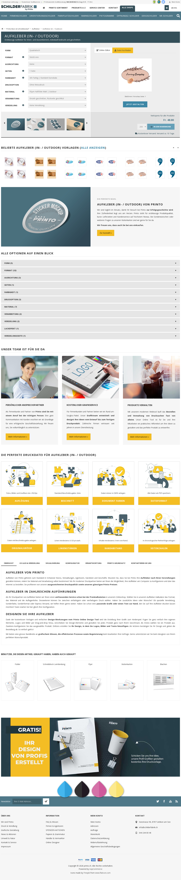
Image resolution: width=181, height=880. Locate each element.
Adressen (94, 826)
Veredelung (11, 105)
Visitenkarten (127, 664)
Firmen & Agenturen (54, 826)
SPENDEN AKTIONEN (55, 830)
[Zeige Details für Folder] (17, 682)
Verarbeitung (12, 98)
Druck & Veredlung (9, 826)
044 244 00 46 (71, 2)
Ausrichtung (12, 64)
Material (10, 91)
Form (7, 50)
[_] (44, 8)
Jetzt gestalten (135, 104)
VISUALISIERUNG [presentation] (53, 563)
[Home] (2, 29)
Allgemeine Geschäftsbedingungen (105, 846)
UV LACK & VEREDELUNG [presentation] (29, 563)
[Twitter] (158, 801)
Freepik (87, 873)
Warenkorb (95, 834)
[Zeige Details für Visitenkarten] (127, 682)
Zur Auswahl (105, 233)
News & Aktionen (8, 834)
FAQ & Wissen (52, 822)
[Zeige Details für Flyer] (90, 682)
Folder (17, 664)
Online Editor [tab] (104, 50)
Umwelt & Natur (8, 838)
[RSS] (177, 801)
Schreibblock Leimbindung (54, 664)
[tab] (9, 563)
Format (9, 57)
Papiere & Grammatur (55, 834)
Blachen (163, 664)
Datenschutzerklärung (99, 838)
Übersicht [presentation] (9, 563)
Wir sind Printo (7, 822)
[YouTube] (170, 801)
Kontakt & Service (8, 842)
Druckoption (12, 85)
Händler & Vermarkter (55, 838)
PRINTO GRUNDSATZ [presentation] (116, 563)
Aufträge (94, 830)
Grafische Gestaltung (10, 830)
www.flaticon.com (103, 873)
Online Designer (52, 842)
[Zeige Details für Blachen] (163, 682)
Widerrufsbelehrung (98, 842)
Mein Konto (176, 2)
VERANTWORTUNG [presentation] (93, 563)
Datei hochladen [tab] (123, 50)
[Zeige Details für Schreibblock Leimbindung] (54, 682)
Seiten (8, 71)
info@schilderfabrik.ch (148, 827)
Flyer (90, 664)
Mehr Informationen (17, 436)
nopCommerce (95, 869)
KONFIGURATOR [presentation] (73, 563)
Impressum (6, 846)
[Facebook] (164, 801)
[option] (15, 168)
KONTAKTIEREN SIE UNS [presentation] (141, 563)
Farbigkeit (10, 78)
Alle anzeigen (93, 148)
